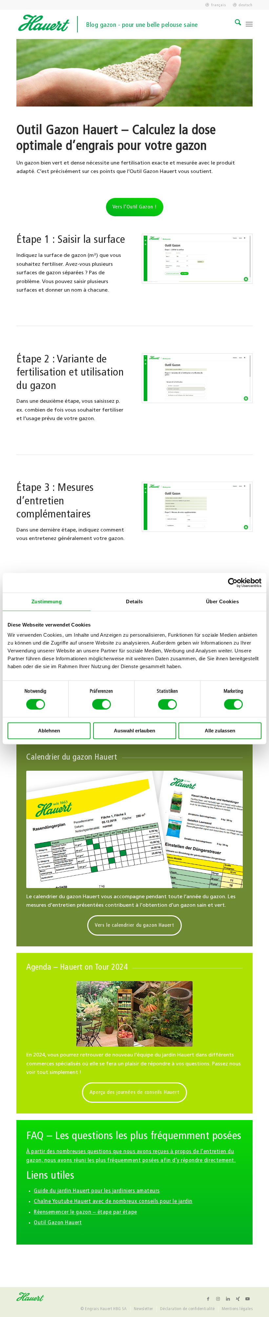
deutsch (245, 5)
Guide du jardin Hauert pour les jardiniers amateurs (97, 1191)
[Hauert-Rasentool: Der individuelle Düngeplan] (134, 829)
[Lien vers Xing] (238, 1299)
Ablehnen (49, 730)
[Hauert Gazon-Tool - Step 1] (197, 258)
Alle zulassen (220, 730)
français (218, 5)
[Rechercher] (234, 24)
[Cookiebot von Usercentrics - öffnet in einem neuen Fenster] (232, 583)
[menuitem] (215, 5)
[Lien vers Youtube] (248, 1299)
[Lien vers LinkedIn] (228, 1299)
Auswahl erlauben (134, 730)
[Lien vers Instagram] (218, 1299)
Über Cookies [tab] (222, 601)
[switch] (101, 704)
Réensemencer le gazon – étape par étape (85, 1212)
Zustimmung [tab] (46, 601)
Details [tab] (134, 601)
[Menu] (249, 24)
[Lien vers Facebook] (208, 1299)
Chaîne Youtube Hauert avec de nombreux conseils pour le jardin (113, 1201)
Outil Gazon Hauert (58, 1223)
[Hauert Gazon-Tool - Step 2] (197, 378)
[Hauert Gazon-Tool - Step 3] (197, 506)
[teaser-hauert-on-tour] (134, 1014)
